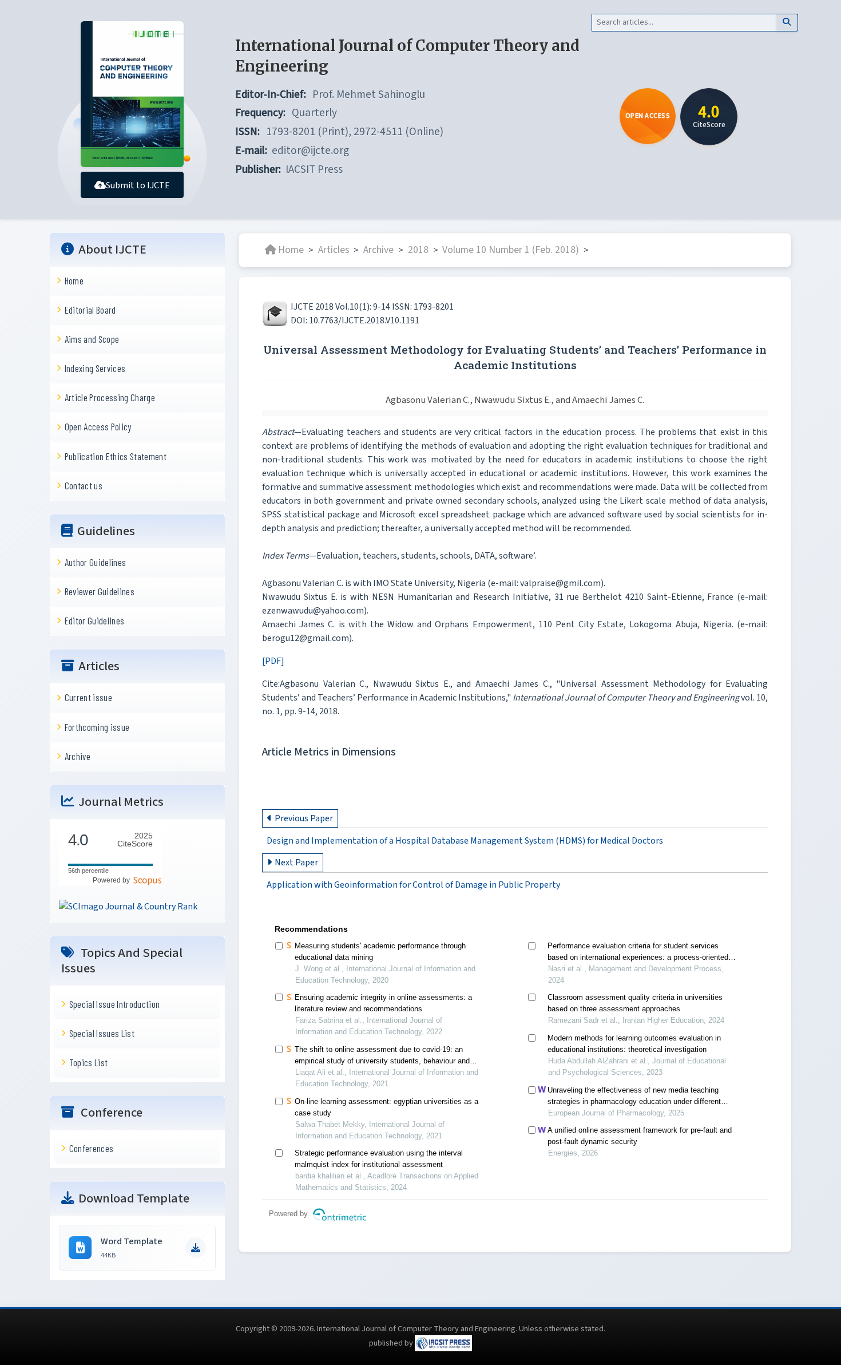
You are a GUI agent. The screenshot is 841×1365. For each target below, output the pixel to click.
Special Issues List (101, 1033)
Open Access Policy (98, 426)
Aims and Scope (92, 339)
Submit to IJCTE (138, 185)
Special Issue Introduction (114, 1004)
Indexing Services (95, 368)
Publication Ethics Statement (115, 456)
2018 (418, 250)
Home (74, 280)
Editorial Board (90, 309)
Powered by (113, 880)
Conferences (91, 1148)
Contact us (83, 485)
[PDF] (273, 661)
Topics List (88, 1062)
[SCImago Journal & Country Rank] (128, 906)
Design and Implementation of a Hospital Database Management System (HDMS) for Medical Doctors (465, 840)
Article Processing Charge (110, 397)
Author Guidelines (95, 562)
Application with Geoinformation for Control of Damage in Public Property (413, 885)
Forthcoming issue (97, 727)
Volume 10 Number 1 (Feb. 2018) (510, 250)
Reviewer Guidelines (99, 591)
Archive (77, 756)
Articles (334, 250)
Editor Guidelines (95, 620)
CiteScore (135, 840)
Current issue (88, 697)
